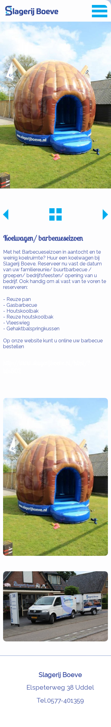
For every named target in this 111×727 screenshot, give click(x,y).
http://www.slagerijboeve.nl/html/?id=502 (46, 367)
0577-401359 (65, 700)
